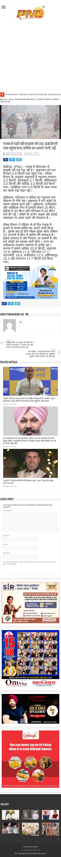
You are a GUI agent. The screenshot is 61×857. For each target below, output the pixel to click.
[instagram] (38, 850)
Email (6, 544)
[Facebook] (25, 850)
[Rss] (22, 850)
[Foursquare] (36, 850)
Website (6, 553)
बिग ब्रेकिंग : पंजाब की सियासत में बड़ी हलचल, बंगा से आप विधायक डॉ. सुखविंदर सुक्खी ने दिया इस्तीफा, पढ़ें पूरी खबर (40, 352)
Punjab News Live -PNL (13, 153)
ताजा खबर (13, 155)
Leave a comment (34, 155)
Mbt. (36, 847)
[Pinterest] (30, 850)
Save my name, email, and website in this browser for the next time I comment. (29, 563)
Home (4, 99)
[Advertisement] (30, 59)
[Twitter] (27, 850)
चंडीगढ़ (11, 99)
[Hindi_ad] (30, 602)
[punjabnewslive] (30, 11)
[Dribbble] (33, 850)
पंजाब (18, 155)
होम (22, 155)
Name (6, 536)
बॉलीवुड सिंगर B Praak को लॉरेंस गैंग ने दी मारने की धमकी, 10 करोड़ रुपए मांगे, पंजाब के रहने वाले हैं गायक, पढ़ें (20, 343)
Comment (7, 511)
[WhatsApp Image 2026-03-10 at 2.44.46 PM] (30, 282)
